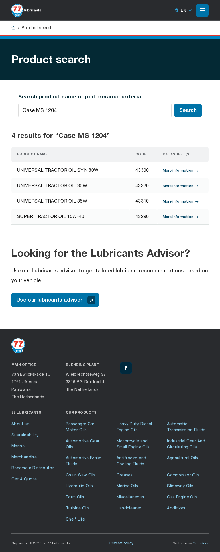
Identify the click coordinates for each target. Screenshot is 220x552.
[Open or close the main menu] (202, 10)
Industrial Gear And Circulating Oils (186, 443)
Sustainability (24, 434)
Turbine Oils (77, 507)
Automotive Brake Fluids (83, 460)
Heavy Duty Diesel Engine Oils (134, 426)
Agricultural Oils (182, 457)
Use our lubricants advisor (49, 300)
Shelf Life (75, 519)
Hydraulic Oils (79, 485)
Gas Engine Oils (182, 496)
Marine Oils (127, 485)
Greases (125, 474)
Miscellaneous (130, 496)
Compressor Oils (183, 474)
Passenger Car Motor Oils (80, 426)
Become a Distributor (32, 467)
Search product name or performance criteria (79, 96)
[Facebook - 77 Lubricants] (126, 368)
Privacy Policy (121, 543)
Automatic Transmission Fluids (186, 426)
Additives (176, 507)
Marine (18, 445)
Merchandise (24, 456)
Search (188, 110)
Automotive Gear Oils (82, 443)
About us (20, 423)
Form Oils (75, 496)
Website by (191, 543)
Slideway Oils (180, 485)
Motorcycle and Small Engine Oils (133, 443)
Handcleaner (129, 507)
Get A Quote (24, 478)
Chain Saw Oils (80, 474)
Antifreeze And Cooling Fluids (131, 460)
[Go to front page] (26, 10)
